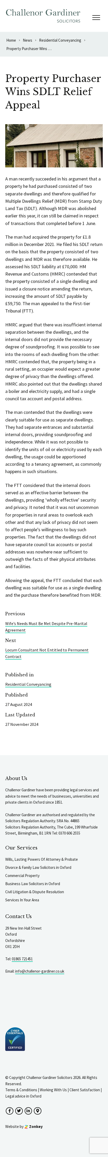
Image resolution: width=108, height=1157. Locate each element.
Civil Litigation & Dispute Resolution (34, 891)
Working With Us (53, 1089)
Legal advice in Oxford (23, 1096)
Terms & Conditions (21, 1089)
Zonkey (35, 1126)
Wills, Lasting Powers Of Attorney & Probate (41, 859)
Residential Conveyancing (28, 684)
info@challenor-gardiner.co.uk (39, 971)
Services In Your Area (22, 899)
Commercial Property (22, 875)
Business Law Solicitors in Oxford (32, 883)
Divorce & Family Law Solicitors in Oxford (38, 867)
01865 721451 (22, 958)
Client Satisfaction (84, 1089)
